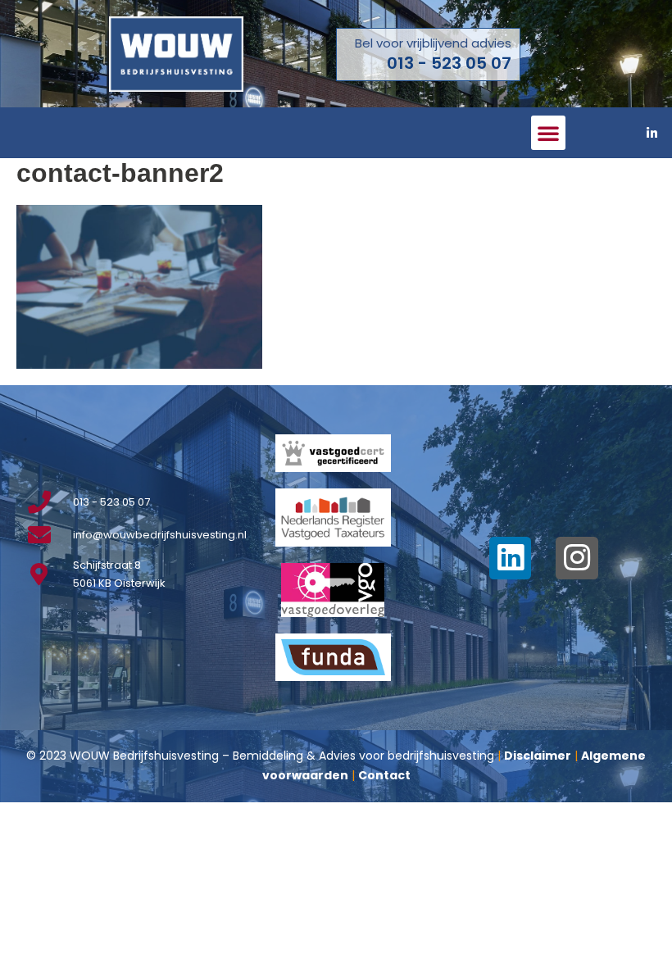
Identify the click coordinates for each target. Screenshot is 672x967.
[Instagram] (577, 558)
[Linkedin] (510, 558)
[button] (548, 133)
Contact (384, 775)
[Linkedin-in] (651, 132)
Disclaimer (537, 755)
